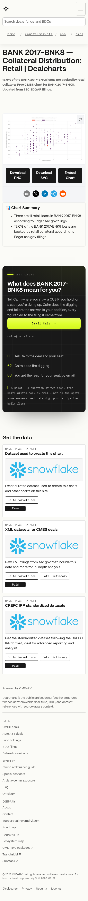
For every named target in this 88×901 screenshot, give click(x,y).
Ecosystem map (13, 841)
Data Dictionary (55, 576)
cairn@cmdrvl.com (20, 336)
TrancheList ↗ (11, 854)
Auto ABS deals (12, 733)
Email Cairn (44, 323)
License (56, 888)
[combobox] (44, 21)
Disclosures (10, 888)
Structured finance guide (19, 767)
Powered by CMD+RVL (17, 688)
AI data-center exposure (18, 780)
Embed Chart (70, 175)
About (6, 807)
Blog (5, 787)
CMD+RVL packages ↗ (17, 847)
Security (41, 888)
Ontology (8, 794)
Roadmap (9, 827)
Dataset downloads (15, 753)
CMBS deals (10, 727)
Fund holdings (11, 740)
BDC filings (9, 747)
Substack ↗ (10, 861)
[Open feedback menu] (80, 119)
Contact (7, 814)
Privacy (27, 888)
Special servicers (13, 774)
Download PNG (18, 175)
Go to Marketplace (22, 500)
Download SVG (44, 175)
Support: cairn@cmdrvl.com (20, 820)
